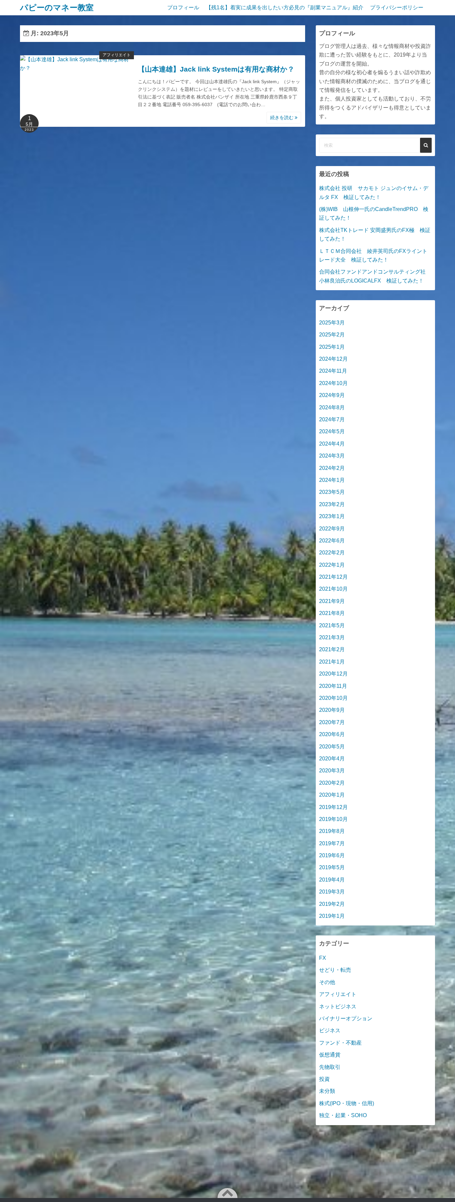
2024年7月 (332, 419)
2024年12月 (333, 359)
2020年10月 (333, 698)
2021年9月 (332, 601)
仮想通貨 (329, 1055)
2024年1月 (332, 480)
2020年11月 (333, 686)
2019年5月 (332, 867)
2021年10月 (333, 589)
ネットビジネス (337, 1006)
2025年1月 (332, 347)
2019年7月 (332, 843)
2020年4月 (332, 758)
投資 (324, 1079)
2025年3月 (332, 322)
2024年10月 (333, 383)
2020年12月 (333, 674)
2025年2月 (332, 334)
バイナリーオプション (345, 1018)
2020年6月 (332, 734)
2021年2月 (332, 649)
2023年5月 (332, 492)
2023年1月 (332, 516)
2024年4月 (332, 444)
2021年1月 (332, 662)
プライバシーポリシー (396, 7)
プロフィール (183, 7)
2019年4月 (332, 880)
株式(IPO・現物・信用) (346, 1103)
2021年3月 (332, 637)
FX (322, 958)
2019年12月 (333, 807)
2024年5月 (332, 431)
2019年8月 (332, 831)
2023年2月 (332, 504)
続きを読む (282, 117)
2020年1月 (332, 795)
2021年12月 (333, 577)
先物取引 (329, 1067)
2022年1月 (332, 565)
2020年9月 (332, 710)
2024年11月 (333, 371)
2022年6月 (332, 540)
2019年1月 (332, 916)
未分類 (327, 1091)
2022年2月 (332, 552)
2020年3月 (332, 770)
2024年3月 (332, 456)
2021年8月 (332, 613)
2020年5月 (332, 746)
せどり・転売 (335, 970)
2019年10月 (333, 819)
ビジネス (329, 1030)
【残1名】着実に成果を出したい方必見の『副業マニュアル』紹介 (284, 7)
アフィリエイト (117, 55)
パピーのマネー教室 (57, 7)
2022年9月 (332, 528)
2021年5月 (332, 625)
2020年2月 (332, 783)
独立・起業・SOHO (343, 1115)
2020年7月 (332, 722)
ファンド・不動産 (340, 1043)
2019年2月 (332, 904)
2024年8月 (332, 407)
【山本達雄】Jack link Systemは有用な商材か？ (216, 69)
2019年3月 (332, 892)
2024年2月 (332, 468)
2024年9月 (332, 395)
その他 (327, 982)
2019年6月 (332, 855)
